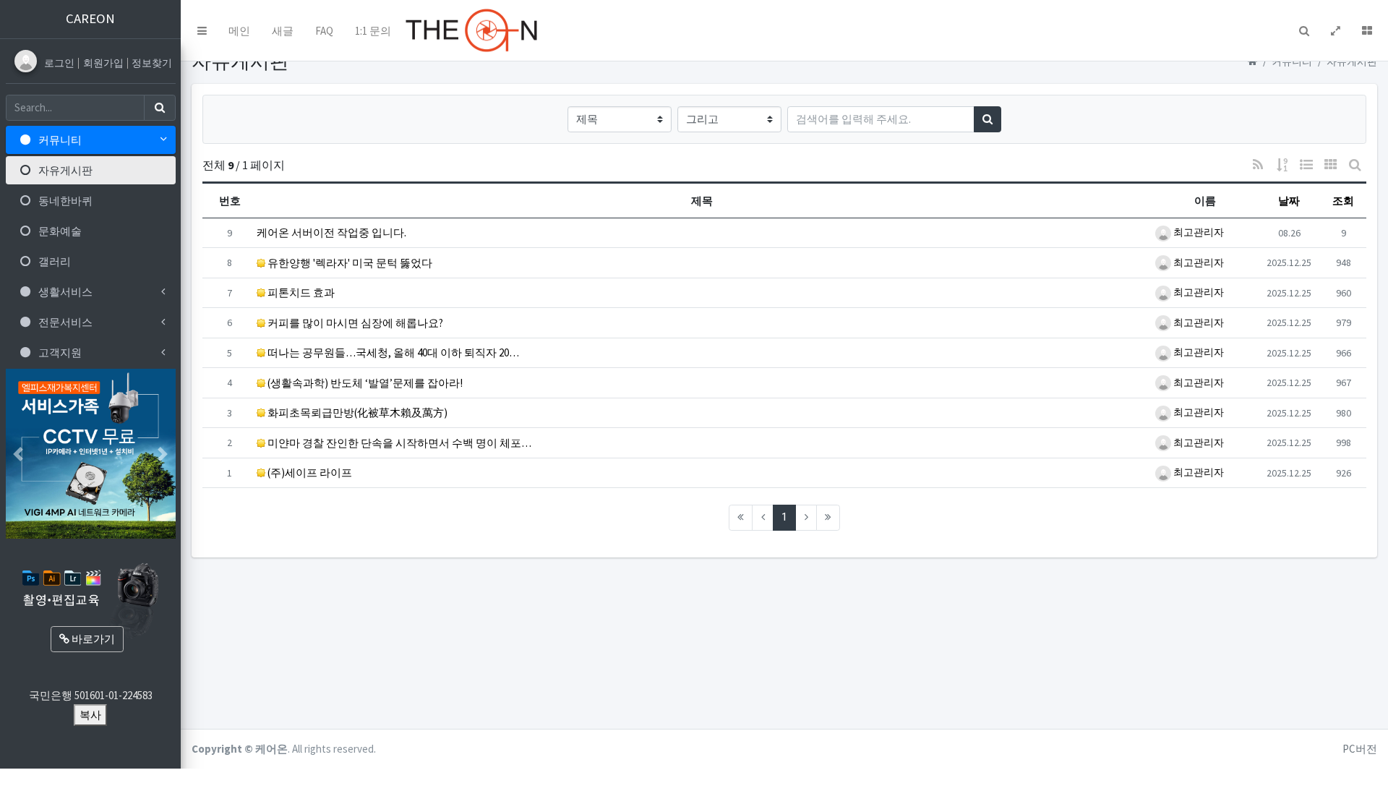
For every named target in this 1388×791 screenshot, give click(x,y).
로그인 (60, 62)
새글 (283, 31)
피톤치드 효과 (300, 292)
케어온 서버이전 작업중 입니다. (331, 232)
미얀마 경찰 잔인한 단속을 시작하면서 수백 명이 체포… (398, 443)
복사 (90, 715)
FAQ (324, 31)
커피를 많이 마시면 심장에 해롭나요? (354, 323)
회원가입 (104, 62)
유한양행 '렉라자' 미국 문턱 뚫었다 (348, 263)
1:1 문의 (373, 31)
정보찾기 (152, 62)
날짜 (1289, 201)
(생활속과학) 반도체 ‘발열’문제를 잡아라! (364, 383)
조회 (1343, 201)
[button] (202, 30)
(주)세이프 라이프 (308, 472)
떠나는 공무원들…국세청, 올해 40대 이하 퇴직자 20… (392, 352)
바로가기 (92, 639)
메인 (239, 31)
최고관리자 (1197, 232)
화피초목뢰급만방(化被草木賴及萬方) (356, 412)
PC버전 (1359, 749)
